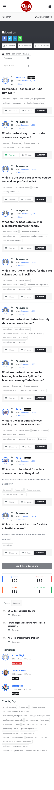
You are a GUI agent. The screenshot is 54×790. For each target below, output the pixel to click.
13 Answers (16, 615)
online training (8, 147)
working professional (11, 192)
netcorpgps (17, 686)
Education (21, 84)
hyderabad (42, 439)
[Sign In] (50, 6)
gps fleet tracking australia (13, 720)
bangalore (7, 490)
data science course (22, 187)
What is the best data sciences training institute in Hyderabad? (22, 422)
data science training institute (37, 285)
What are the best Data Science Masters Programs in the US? (22, 223)
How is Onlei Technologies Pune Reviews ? (22, 90)
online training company (12, 240)
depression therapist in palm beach (16, 711)
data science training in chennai (15, 338)
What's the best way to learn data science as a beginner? (24, 135)
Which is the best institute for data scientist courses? (25, 526)
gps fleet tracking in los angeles (37, 720)
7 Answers (16, 630)
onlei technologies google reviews (32, 99)
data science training (31, 143)
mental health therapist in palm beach (17, 742)
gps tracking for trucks (11, 724)
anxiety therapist (9, 707)
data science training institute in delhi (17, 289)
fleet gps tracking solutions (40, 716)
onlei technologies (10, 99)
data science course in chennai (14, 333)
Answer (41, 110)
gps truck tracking (27, 733)
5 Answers (16, 642)
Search (7, 16)
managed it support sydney (36, 737)
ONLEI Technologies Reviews (21, 611)
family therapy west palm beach (15, 716)
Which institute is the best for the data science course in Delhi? (27, 272)
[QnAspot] (27, 6)
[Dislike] (12, 84)
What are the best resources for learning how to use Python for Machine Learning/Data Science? (23, 376)
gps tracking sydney (10, 733)
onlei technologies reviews (34, 103)
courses (6, 143)
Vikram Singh (18, 655)
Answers (16, 603)
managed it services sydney (13, 737)
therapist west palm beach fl (36, 750)
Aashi (19, 409)
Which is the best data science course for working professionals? (26, 179)
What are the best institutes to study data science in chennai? (26, 321)
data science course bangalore (14, 494)
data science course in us (29, 232)
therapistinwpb (19, 670)
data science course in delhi (13, 285)
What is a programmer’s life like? (23, 638)
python (43, 390)
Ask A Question (44, 16)
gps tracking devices (10, 729)
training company (23, 147)
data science (16, 143)
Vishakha (20, 77)
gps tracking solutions (29, 729)
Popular (7, 603)
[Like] (12, 76)
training (35, 187)
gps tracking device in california (34, 724)
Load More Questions (27, 566)
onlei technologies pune (12, 103)
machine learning (9, 390)
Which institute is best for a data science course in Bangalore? (23, 471)
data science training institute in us (34, 236)
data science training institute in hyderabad (19, 439)
